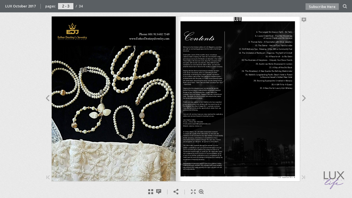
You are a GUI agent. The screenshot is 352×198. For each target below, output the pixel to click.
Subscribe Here (322, 6)
